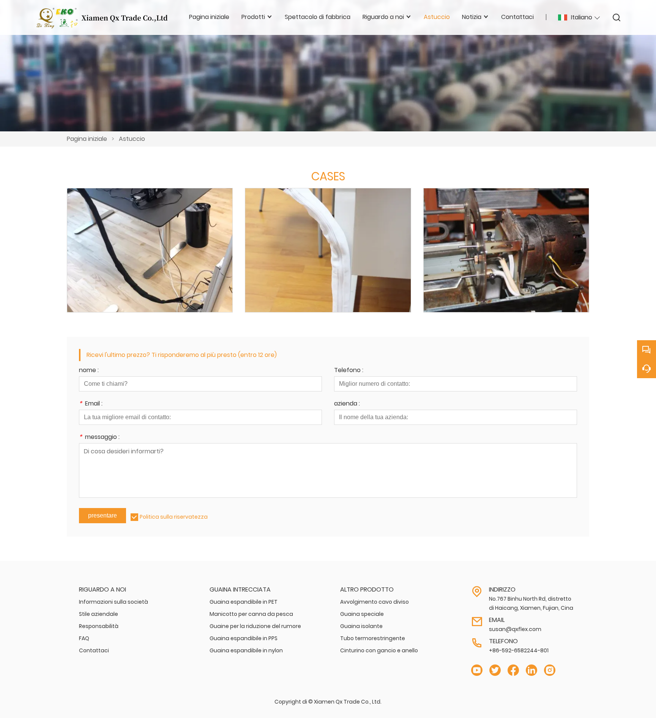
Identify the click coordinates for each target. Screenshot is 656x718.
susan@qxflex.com (515, 629)
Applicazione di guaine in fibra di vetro (506, 240)
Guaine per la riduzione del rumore (255, 626)
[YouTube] (477, 670)
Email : (90, 404)
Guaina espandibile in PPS (244, 638)
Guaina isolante (361, 626)
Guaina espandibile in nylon (246, 650)
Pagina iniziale (87, 138)
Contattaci (94, 650)
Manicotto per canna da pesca (251, 614)
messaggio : (99, 437)
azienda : (347, 404)
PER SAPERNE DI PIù (150, 258)
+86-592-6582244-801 (519, 650)
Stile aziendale (98, 614)
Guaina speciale (362, 614)
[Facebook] (513, 670)
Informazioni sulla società (113, 602)
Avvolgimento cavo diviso (374, 602)
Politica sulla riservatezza (174, 517)
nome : (89, 370)
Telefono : (348, 370)
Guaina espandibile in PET (244, 602)
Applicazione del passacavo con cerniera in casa (150, 240)
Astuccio (132, 138)
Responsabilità (98, 626)
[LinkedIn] (531, 670)
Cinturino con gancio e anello (379, 650)
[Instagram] (550, 670)
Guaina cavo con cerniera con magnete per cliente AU (328, 240)
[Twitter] (495, 670)
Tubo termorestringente (372, 638)
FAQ (84, 638)
